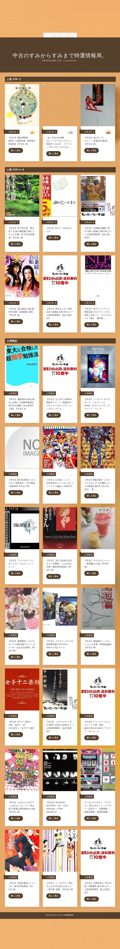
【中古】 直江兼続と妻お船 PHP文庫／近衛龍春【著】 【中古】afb (21, 312)
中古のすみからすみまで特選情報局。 (60, 55)
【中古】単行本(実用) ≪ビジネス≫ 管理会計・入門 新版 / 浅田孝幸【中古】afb (22, 483)
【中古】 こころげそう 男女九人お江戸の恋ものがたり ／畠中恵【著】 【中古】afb (59, 886)
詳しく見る (15, 150)
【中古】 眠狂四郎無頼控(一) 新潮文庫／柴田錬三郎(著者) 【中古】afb (22, 141)
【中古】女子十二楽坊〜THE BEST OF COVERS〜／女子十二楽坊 (21, 725)
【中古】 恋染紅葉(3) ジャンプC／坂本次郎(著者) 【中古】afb (21, 886)
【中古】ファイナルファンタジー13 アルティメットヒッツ (21, 563)
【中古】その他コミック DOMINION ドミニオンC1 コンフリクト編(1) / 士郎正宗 (60, 483)
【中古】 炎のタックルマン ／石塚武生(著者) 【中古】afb (95, 141)
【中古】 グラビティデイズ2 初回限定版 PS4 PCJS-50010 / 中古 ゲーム (59, 644)
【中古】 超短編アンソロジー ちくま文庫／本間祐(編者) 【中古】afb (98, 644)
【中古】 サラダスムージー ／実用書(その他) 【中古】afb (97, 563)
